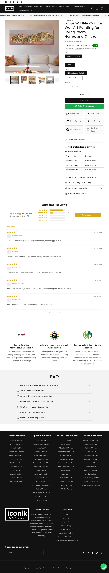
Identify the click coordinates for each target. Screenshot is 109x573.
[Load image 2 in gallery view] (23, 80)
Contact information (83, 568)
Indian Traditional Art (90, 440)
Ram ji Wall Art (41, 440)
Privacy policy (37, 568)
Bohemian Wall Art (91, 459)
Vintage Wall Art (66, 485)
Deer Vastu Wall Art (17, 481)
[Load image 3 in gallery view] (32, 80)
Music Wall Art (66, 470)
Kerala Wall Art (91, 463)
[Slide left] (7, 80)
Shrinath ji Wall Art (41, 459)
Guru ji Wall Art (41, 478)
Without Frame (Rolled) (76, 73)
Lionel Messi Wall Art (66, 459)
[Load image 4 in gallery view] (41, 80)
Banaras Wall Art (91, 444)
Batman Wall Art (66, 478)
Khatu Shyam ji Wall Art (41, 493)
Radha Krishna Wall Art (41, 444)
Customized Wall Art (66, 533)
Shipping (78, 49)
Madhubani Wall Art (91, 455)
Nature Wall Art (16, 459)
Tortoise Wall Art (16, 478)
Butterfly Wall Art (16, 474)
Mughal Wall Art (91, 474)
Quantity (67, 82)
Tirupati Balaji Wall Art (41, 474)
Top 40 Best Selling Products (91, 485)
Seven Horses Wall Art (16, 452)
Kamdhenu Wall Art (41, 455)
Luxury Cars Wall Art (66, 481)
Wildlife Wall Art (66, 489)
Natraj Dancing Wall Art (90, 478)
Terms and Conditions (66, 537)
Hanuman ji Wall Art (41, 466)
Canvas (70, 65)
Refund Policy (66, 526)
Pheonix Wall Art (16, 448)
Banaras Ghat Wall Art (41, 463)
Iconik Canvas (14, 568)
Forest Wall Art (16, 466)
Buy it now (84, 100)
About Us (66, 522)
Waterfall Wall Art (16, 444)
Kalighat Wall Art (91, 448)
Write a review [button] (88, 215)
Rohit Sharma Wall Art (66, 452)
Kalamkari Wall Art (91, 470)
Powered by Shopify (25, 568)
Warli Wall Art (91, 452)
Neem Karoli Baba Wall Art (41, 485)
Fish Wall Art (16, 470)
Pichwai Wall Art (41, 448)
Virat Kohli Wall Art (66, 448)
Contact (66, 518)
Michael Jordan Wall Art (66, 463)
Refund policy (47, 568)
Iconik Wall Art (66, 444)
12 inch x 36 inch (73, 56)
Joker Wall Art (66, 474)
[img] (12, 232)
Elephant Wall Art (16, 463)
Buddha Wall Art (41, 470)
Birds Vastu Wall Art (16, 455)
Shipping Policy (66, 529)
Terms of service (58, 568)
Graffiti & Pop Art (66, 440)
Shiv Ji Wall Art (42, 500)
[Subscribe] (41, 552)
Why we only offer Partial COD (67, 540)
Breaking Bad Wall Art (66, 466)
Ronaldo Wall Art (66, 455)
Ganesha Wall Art (41, 452)
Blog (66, 514)
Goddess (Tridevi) (41, 496)
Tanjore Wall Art (41, 489)
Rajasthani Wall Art (91, 481)
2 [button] (53, 313)
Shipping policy (70, 568)
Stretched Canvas (73, 78)
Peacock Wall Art (16, 440)
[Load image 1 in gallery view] (14, 80)
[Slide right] (57, 80)
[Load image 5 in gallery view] (50, 80)
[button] (38, 6)
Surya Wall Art (41, 481)
